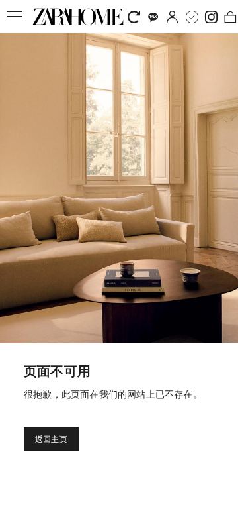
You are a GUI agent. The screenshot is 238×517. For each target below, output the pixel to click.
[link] (78, 16)
